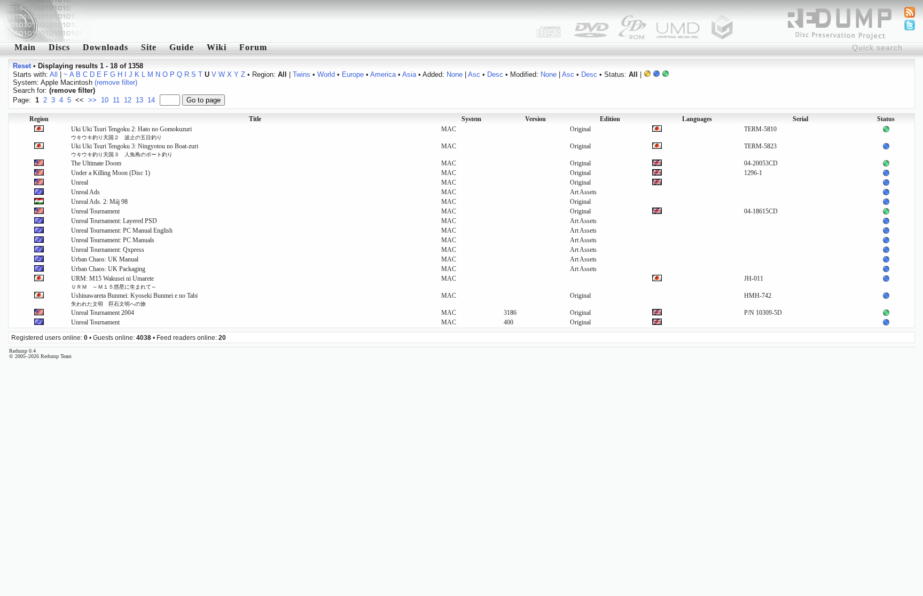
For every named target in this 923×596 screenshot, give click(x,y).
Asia (409, 74)
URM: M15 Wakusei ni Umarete (114, 282)
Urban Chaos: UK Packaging (108, 269)
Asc (474, 74)
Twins (301, 74)
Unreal (79, 182)
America (383, 74)
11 (116, 100)
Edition (610, 119)
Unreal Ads (85, 192)
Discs (59, 47)
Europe (353, 74)
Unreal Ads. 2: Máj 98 (99, 201)
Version (535, 119)
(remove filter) (116, 82)
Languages (697, 119)
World (326, 74)
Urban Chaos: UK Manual (104, 259)
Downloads (105, 47)
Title (255, 119)
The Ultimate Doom (96, 163)
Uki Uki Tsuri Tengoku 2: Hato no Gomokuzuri (131, 132)
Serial (800, 119)
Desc (495, 74)
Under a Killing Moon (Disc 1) (110, 173)
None (455, 74)
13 (139, 100)
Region (39, 119)
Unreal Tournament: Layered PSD (114, 221)
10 (104, 100)
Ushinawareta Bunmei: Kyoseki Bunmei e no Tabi (134, 299)
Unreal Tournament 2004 (102, 312)
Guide (181, 47)
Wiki (216, 47)
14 (151, 100)
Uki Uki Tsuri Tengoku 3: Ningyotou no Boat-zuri (134, 149)
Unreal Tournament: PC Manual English (122, 230)
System (471, 119)
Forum (253, 47)
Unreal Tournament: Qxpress (107, 249)
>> (92, 100)
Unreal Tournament (95, 211)
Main (25, 47)
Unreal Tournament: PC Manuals (112, 240)
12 (127, 100)
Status (886, 119)
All (54, 74)
